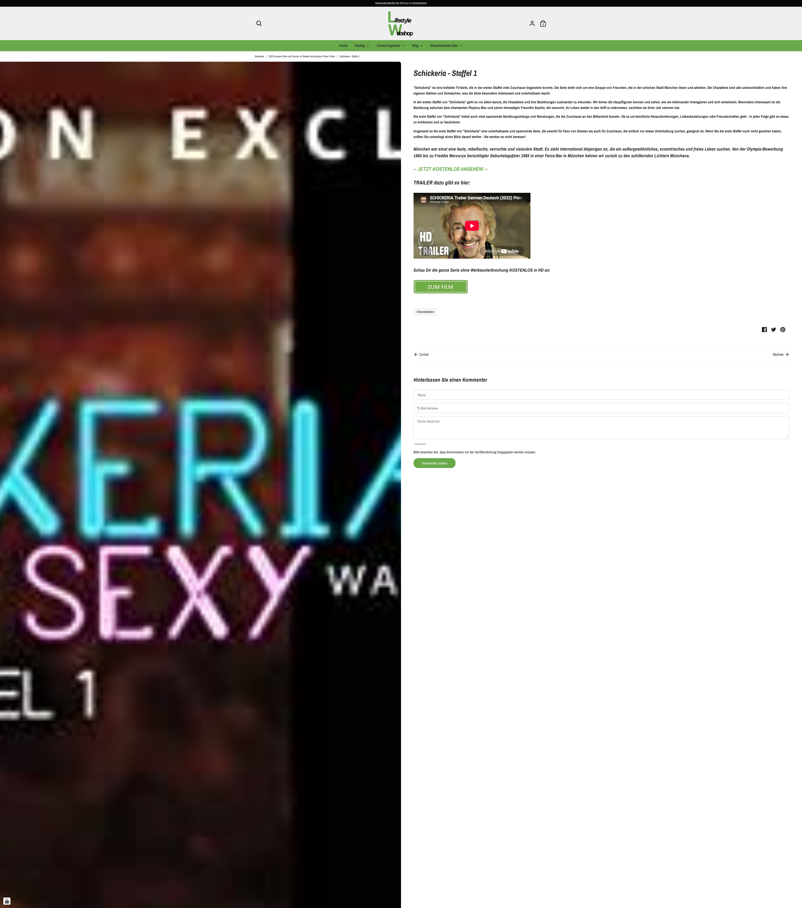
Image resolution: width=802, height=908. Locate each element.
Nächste (778, 354)
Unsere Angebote (389, 45)
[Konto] (532, 22)
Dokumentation (425, 312)
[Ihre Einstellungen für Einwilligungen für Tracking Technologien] (6, 901)
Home (343, 45)
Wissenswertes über (444, 45)
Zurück (424, 354)
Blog (415, 45)
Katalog (359, 45)
